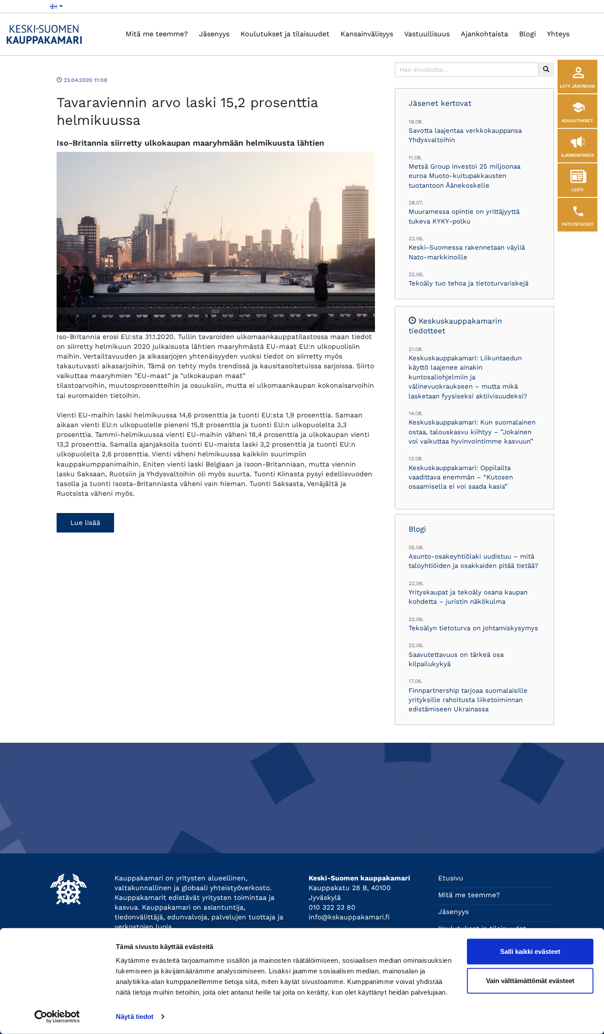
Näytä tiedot (134, 1016)
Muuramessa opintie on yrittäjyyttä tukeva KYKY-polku (464, 216)
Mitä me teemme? (157, 34)
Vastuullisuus (427, 34)
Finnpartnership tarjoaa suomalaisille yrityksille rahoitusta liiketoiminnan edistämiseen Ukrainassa (468, 700)
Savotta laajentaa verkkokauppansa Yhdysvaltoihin (465, 135)
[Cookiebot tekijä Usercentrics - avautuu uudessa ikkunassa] (57, 1016)
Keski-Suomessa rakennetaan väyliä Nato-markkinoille (467, 252)
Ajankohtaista (484, 34)
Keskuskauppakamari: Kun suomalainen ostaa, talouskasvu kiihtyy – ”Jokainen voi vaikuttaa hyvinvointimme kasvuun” (472, 431)
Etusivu (450, 878)
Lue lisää (85, 523)
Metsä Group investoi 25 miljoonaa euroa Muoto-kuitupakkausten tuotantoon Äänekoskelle (464, 175)
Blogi (527, 34)
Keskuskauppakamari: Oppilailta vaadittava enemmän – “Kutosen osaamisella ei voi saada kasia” (461, 477)
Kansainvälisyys (366, 34)
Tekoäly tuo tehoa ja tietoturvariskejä (468, 283)
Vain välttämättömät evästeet (530, 980)
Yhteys (558, 34)
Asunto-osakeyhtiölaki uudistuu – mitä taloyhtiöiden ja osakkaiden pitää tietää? (473, 561)
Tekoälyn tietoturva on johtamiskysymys (473, 628)
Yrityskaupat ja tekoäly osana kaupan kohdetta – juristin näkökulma (468, 597)
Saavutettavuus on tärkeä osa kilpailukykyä (456, 659)
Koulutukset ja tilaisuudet (285, 34)
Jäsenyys (214, 34)
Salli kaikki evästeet (530, 951)
